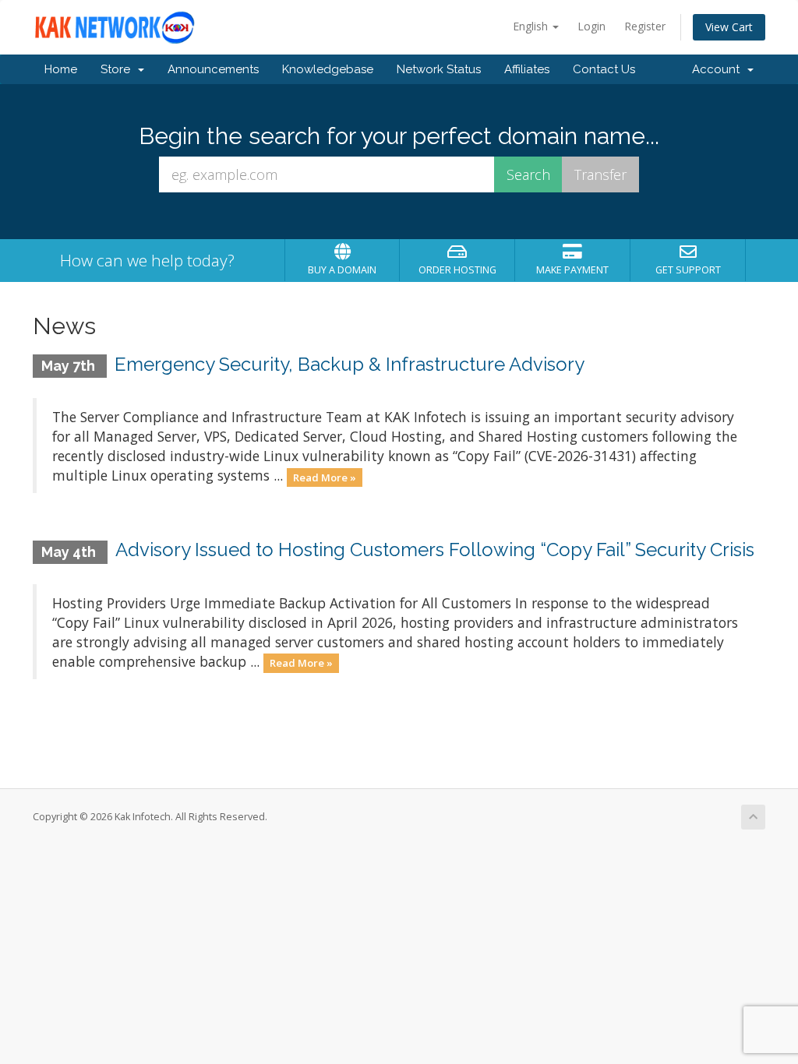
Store (118, 69)
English (532, 26)
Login (591, 26)
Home (60, 69)
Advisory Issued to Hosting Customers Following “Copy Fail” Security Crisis (434, 549)
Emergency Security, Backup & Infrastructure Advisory (349, 364)
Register (645, 26)
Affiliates (526, 69)
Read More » (324, 477)
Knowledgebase (327, 69)
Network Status (439, 69)
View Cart (729, 26)
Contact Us (604, 69)
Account (719, 69)
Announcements (213, 69)
